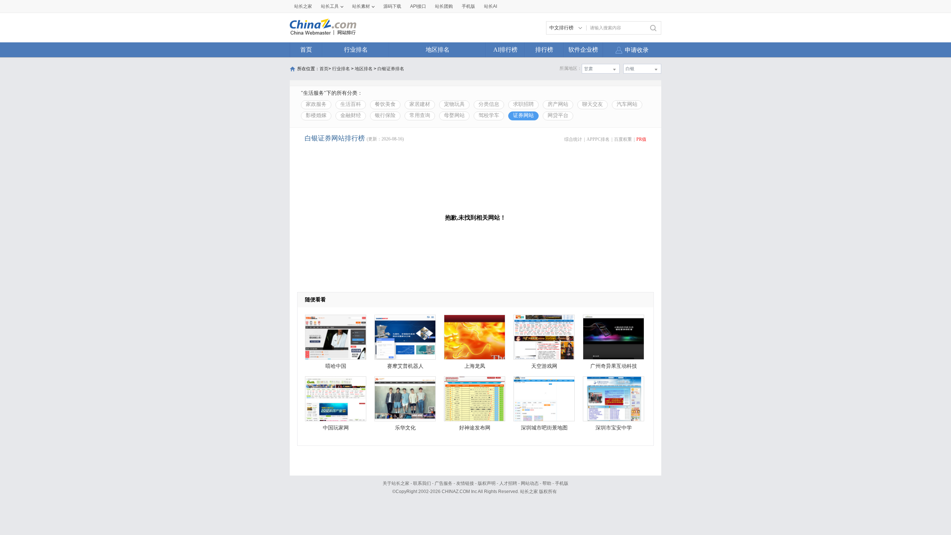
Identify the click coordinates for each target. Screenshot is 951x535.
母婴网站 (454, 115)
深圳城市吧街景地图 (544, 428)
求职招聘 (523, 104)
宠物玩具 (454, 104)
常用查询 (419, 115)
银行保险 (385, 115)
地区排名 (437, 49)
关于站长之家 (396, 483)
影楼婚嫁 (316, 115)
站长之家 (303, 6)
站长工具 (330, 6)
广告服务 (443, 483)
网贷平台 (558, 115)
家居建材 (419, 104)
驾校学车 (488, 115)
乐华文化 (405, 428)
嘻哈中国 (335, 366)
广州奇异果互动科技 (613, 366)
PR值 (641, 139)
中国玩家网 (336, 428)
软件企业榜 (583, 49)
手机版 (561, 483)
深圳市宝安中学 (613, 428)
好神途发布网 (474, 428)
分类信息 (488, 104)
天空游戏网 (544, 366)
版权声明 (487, 483)
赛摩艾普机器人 (405, 366)
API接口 (418, 6)
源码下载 (392, 6)
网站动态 (530, 483)
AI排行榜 (505, 49)
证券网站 (523, 115)
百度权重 (623, 139)
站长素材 (361, 6)
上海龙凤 (474, 366)
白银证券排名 (390, 68)
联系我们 (422, 483)
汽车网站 (627, 104)
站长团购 (444, 6)
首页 (306, 49)
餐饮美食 (385, 104)
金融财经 (350, 115)
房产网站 (558, 104)
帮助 (546, 483)
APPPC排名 (598, 139)
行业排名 (356, 49)
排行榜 (544, 49)
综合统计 (573, 139)
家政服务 (316, 104)
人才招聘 (508, 483)
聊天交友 (592, 104)
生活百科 (350, 104)
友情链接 (465, 483)
